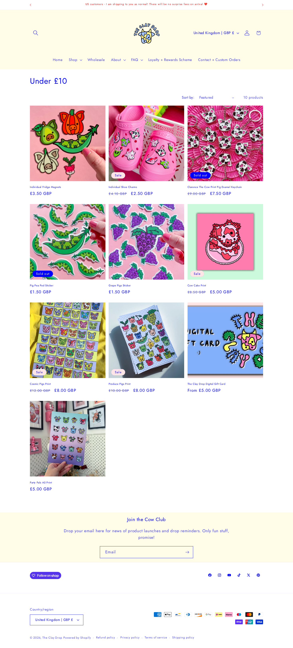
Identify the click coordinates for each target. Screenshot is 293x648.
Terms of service (156, 637)
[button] (35, 33)
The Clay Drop (52, 638)
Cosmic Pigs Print (40, 384)
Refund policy (105, 637)
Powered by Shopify (77, 638)
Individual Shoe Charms (123, 187)
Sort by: (188, 97)
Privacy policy (130, 637)
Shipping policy (183, 637)
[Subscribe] (187, 552)
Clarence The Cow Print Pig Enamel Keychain (215, 187)
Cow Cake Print (197, 285)
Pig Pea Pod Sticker (41, 285)
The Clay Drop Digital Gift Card (206, 384)
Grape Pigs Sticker (120, 285)
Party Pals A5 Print (41, 482)
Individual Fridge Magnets (45, 187)
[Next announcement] (262, 5)
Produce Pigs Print (120, 384)
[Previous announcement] (30, 5)
